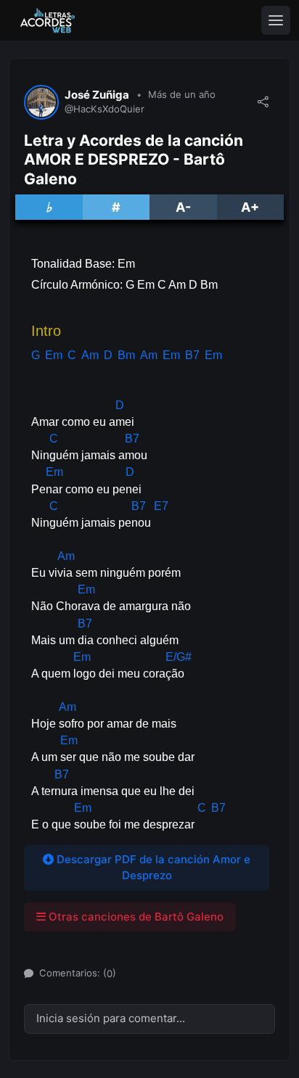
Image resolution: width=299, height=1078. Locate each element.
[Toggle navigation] (275, 20)
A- (183, 207)
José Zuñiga (97, 95)
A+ (250, 207)
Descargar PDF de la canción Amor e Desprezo (152, 867)
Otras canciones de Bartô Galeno (135, 916)
